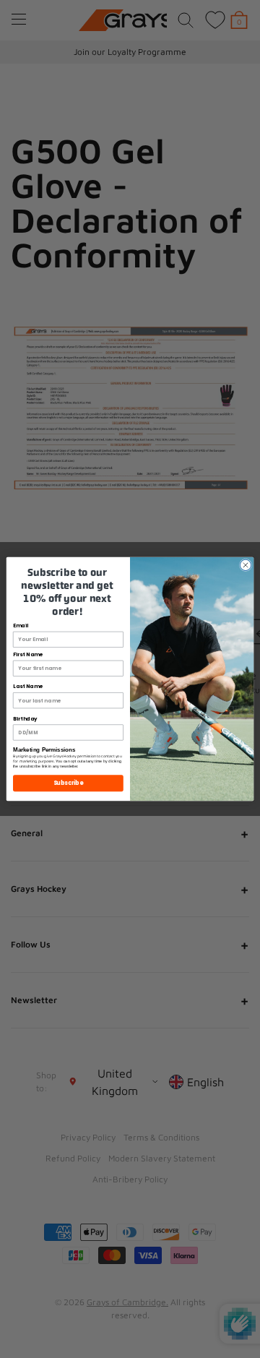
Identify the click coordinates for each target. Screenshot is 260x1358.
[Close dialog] (245, 564)
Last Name (27, 686)
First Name (28, 654)
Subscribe (68, 783)
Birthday (25, 718)
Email (20, 625)
